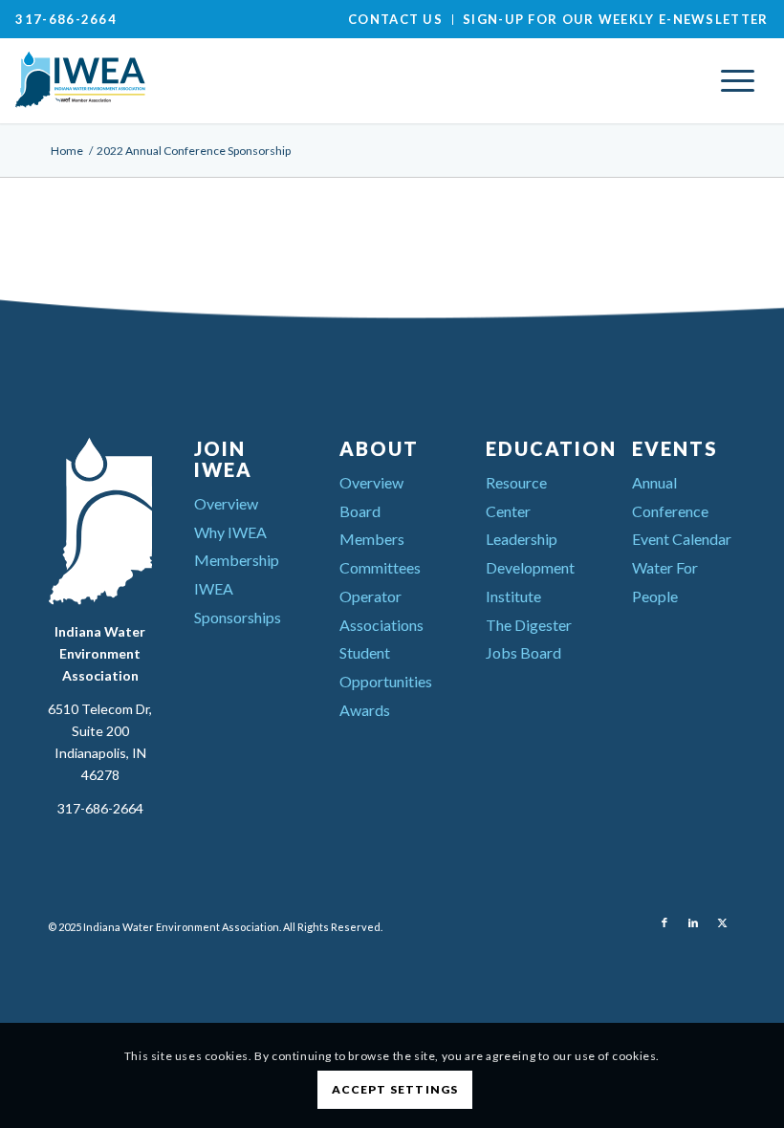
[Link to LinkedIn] (693, 922)
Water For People (665, 581)
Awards (364, 710)
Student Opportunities (385, 666)
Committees (380, 567)
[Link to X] (722, 922)
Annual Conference (670, 496)
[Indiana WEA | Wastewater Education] (158, 80)
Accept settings (395, 1089)
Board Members (371, 525)
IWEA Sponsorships (237, 602)
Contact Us (395, 19)
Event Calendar (681, 539)
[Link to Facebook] (664, 922)
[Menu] (738, 80)
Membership (236, 560)
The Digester (529, 625)
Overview (226, 503)
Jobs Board (523, 652)
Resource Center (516, 496)
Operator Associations (381, 610)
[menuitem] (395, 19)
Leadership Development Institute (530, 567)
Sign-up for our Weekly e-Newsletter (616, 19)
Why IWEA (230, 532)
